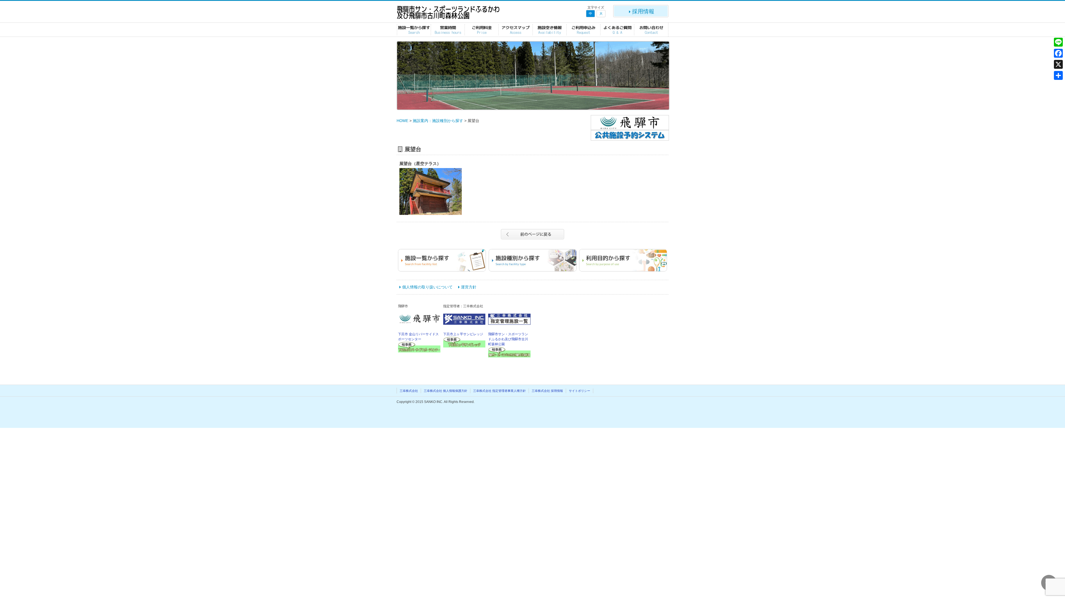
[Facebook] (1058, 53)
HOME (402, 120)
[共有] (1058, 75)
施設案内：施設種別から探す (438, 120)
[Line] (1058, 42)
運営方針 (468, 287)
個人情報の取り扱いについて (427, 287)
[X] (1058, 64)
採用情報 (643, 11)
